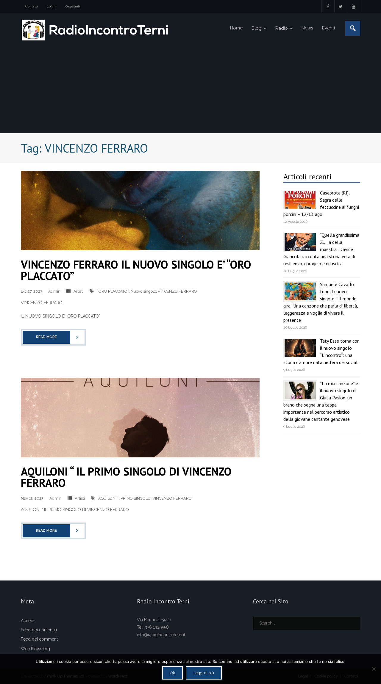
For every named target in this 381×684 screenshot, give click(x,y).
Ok (172, 673)
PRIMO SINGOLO (136, 498)
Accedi (27, 620)
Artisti (79, 291)
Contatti (31, 6)
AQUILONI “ (108, 498)
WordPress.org (35, 648)
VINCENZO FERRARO (177, 291)
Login (51, 6)
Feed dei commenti (40, 639)
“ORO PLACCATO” (113, 291)
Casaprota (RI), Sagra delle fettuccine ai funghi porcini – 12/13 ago (321, 203)
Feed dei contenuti (39, 629)
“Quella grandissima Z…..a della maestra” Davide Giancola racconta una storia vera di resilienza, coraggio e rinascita (321, 249)
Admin (54, 291)
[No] (374, 669)
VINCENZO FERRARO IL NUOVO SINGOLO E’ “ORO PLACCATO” (136, 270)
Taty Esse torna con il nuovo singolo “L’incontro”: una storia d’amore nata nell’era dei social (321, 351)
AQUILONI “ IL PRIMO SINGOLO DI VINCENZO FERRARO (126, 477)
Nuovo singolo (143, 291)
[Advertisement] (190, 88)
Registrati (72, 6)
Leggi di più (203, 673)
